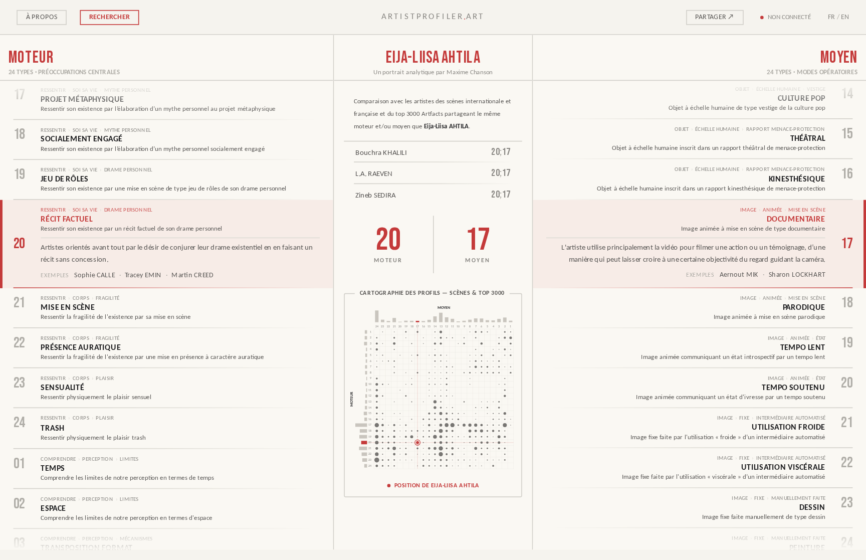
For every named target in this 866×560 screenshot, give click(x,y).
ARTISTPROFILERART (433, 17)
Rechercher (109, 17)
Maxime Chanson (469, 72)
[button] (433, 395)
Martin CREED (192, 275)
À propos (42, 17)
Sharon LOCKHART (797, 275)
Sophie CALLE (94, 275)
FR (831, 17)
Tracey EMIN (143, 275)
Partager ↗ (714, 17)
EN (845, 17)
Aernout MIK (739, 275)
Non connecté (789, 17)
